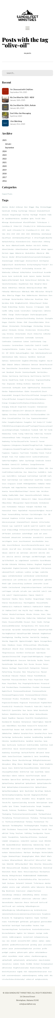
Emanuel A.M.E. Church (39, 391)
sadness (27, 956)
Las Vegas (35, 572)
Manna (21, 599)
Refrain (31, 714)
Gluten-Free (32, 472)
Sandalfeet (24, 219)
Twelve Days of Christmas (28, 837)
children (37, 895)
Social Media (39, 772)
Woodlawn (25, 868)
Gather (21, 461)
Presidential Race (25, 687)
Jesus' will (12, 549)
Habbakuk (41, 484)
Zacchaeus (11, 883)
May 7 (31, 610)
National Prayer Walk (24, 633)
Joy (16, 560)
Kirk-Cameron (46, 568)
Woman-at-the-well (13, 868)
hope (42, 925)
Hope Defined (23, 511)
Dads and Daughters (22, 353)
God (20, 480)
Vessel (47, 845)
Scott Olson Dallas (33, 745)
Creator (29, 349)
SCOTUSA (28, 730)
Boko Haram (43, 295)
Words (14, 872)
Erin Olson (13, 414)
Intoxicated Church (43, 211)
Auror (10, 276)
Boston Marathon (17, 299)
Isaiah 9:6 (42, 526)
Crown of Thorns (44, 349)
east (13, 906)
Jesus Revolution (38, 541)
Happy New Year (21, 487)
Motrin (49, 618)
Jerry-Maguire (7, 541)
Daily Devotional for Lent (43, 353)
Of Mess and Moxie (29, 645)
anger (18, 887)
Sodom (47, 772)
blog (3, 891)
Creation (22, 349)
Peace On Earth (23, 668)
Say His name (11, 745)
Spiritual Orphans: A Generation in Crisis (20, 787)
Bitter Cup (10, 295)
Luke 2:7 (9, 595)
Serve (36, 756)
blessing (49, 887)
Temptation (46, 806)
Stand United (29, 791)
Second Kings (15, 753)
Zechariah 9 (20, 883)
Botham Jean (29, 299)
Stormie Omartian (8, 799)
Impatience (14, 518)
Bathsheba (41, 280)
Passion (31, 664)
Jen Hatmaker (27, 537)
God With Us (42, 472)
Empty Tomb (22, 407)
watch (46, 975)
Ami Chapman (44, 261)
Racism (29, 710)
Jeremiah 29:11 (38, 537)
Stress (33, 799)
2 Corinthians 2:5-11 (33, 230)
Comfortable (29, 338)
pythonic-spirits (22, 952)
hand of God (6, 925)
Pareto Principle (7, 664)
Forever (42, 441)
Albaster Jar (40, 253)
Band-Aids (46, 276)
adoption (5, 887)
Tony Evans (19, 833)
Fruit (16, 457)
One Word (19, 653)
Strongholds (41, 799)
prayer (11, 949)
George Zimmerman (37, 464)
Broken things (12, 307)
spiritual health (7, 960)
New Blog (17, 637)
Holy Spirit (29, 507)
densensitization (7, 902)
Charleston (40, 318)
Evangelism (28, 422)
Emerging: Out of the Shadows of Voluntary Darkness (26, 403)
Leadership (44, 572)
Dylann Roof (36, 384)
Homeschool (6, 511)
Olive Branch (6, 649)
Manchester (6, 599)
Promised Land (34, 703)
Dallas (16, 357)
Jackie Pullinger (27, 534)
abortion (48, 883)
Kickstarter (13, 564)
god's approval (35, 922)
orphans (41, 941)
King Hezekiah (7, 568)
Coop (44, 341)
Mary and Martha (42, 603)
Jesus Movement (25, 541)
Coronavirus (6, 345)
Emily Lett (13, 407)
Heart (22, 495)
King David (38, 564)
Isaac (11, 526)
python (31, 952)
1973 (4, 230)
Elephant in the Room (16, 391)
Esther (4, 422)
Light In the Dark (37, 580)
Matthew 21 (27, 607)
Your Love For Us (44, 879)
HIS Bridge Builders (30, 484)
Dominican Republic (29, 372)
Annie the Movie (20, 265)
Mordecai (5, 618)
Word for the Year (36, 868)
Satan (4, 745)
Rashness (5, 714)
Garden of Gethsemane (40, 457)
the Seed (37, 964)
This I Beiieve (11, 829)
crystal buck (16, 899)
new (8, 941)
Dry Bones (27, 384)
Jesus (19, 549)
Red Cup (25, 714)
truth (3, 975)
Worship (5, 876)
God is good (22, 476)
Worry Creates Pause (31, 872)
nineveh (13, 941)
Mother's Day (20, 618)
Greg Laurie (11, 484)
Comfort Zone (19, 338)
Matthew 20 (18, 607)
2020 (18, 234)
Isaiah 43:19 (18, 526)
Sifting (14, 764)
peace (40, 945)
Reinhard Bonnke (42, 714)
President (36, 687)
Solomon (21, 776)
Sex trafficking (44, 756)
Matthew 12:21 (7, 607)
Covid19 (45, 345)
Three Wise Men (34, 829)
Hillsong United (18, 503)
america (12, 887)
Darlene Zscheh (15, 361)
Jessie (15, 541)
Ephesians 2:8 (29, 411)
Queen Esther (16, 710)
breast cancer (20, 891)
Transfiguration (38, 833)
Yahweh (4, 879)
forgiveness (29, 918)
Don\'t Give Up (24, 376)
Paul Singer (34, 215)
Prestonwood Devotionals (22, 691)
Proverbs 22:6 (18, 706)
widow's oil (30, 979)
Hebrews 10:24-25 (13, 499)
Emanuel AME (7, 395)
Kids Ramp (21, 564)
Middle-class (39, 610)
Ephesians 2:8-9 (18, 411)
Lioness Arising (17, 584)
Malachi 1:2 (39, 595)
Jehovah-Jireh (16, 537)
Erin (23, 418)
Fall (45, 430)
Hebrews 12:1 (26, 499)
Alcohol (12, 207)
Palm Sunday (31, 660)
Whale (37, 856)
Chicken (19, 322)
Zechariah (28, 883)
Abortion (5, 207)
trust (50, 972)
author (33, 887)
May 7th (25, 610)
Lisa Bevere (28, 584)
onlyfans (34, 941)
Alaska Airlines (30, 253)
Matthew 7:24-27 (11, 610)
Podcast (30, 676)
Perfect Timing (7, 672)
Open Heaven (41, 653)
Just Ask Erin (34, 560)
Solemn (14, 776)
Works (20, 872)
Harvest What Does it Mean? (18, 491)
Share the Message (24, 760)
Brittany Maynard (36, 303)
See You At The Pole (28, 753)
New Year (26, 215)
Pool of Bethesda (40, 676)
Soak (32, 772)
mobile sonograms (15, 937)
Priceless (16, 699)
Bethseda (22, 288)
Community (39, 338)
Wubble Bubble (42, 876)
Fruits (11, 457)
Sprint (21, 791)
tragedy (19, 972)
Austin (25, 276)
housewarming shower (10, 929)
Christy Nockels (20, 334)
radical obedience (41, 952)
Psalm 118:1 (38, 706)
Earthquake (17, 388)
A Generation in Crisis (23, 242)
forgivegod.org (19, 918)
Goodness (47, 480)
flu (11, 918)
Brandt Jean (39, 299)
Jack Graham (16, 534)
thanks (22, 964)
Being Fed (38, 284)
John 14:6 (41, 553)
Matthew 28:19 (38, 607)
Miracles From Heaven (17, 614)
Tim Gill (37, 219)
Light (9, 584)
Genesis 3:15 (15, 464)
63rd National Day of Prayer (21, 238)
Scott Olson (44, 745)
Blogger (31, 207)
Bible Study (25, 292)
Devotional (10, 372)
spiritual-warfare (31, 960)
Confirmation (6, 341)
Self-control (40, 753)
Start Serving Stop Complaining (12, 795)
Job (17, 553)
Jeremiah (48, 537)
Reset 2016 (29, 718)
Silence (19, 764)
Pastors (45, 664)
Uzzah (41, 841)
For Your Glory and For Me (20, 441)
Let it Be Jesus (22, 580)
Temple (38, 806)
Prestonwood (6, 699)
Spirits (32, 219)
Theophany (44, 826)
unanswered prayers (14, 975)
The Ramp (29, 822)
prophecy (12, 952)
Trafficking (28, 833)
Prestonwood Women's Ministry (36, 695)
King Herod (47, 564)
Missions (36, 614)
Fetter (18, 438)
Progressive (24, 703)
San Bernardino (17, 737)
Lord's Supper (6, 591)
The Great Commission (21, 818)
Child (25, 322)
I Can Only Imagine (36, 514)
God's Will (42, 476)
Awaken (39, 276)
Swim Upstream (41, 803)
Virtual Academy (40, 849)
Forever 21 (34, 441)
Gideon (41, 468)
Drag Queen (11, 384)
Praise (30, 680)
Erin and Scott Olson (14, 418)
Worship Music (45, 872)
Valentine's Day (27, 845)
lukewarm (31, 933)
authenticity (25, 887)
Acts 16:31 (37, 245)
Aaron (8, 245)
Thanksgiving (6, 814)
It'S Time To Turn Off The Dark (29, 530)
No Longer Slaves (46, 641)
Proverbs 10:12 (7, 706)
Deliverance (25, 365)
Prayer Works (12, 683)
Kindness (30, 564)
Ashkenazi (19, 207)
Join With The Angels (39, 557)
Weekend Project (15, 856)
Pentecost (44, 668)
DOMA (12, 353)
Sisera (10, 768)
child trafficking (27, 895)
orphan (48, 941)
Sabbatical (16, 733)
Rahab (36, 710)
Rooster (17, 730)
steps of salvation (44, 960)
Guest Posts (7, 194)
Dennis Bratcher (12, 368)
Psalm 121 (47, 706)
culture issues (26, 899)
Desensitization (24, 368)
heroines (36, 925)
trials (25, 972)
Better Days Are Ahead (34, 288)
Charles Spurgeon (8, 318)
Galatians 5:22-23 (25, 457)
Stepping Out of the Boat (39, 795)
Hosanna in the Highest (36, 511)
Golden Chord (28, 480)
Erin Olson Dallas (23, 414)
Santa (45, 741)
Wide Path (10, 864)
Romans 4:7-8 (32, 726)
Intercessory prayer (8, 522)
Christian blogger (46, 207)
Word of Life (6, 872)
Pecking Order (35, 668)
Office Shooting (43, 645)
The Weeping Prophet (31, 826)
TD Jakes (16, 806)
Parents (47, 660)
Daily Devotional (7, 357)
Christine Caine (30, 330)
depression (18, 902)
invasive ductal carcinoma (41, 929)
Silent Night (28, 764)
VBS (3, 845)
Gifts (46, 468)
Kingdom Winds (34, 568)
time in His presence (9, 972)
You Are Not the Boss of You (27, 879)
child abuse (17, 895)
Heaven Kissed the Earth (33, 495)
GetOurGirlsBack (31, 468)
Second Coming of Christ (28, 749)
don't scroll (34, 902)
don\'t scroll (43, 902)
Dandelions (32, 357)
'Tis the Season (42, 222)
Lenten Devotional (41, 576)
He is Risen (45, 491)
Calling (10, 311)
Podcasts (23, 676)
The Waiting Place (17, 826)
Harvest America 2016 (35, 487)
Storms (18, 799)
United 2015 (25, 841)
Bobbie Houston (32, 295)
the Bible (29, 964)
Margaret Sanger (15, 215)
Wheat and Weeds (16, 860)
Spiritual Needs (30, 783)
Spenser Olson (16, 779)
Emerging (5, 407)
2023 (23, 234)
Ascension (38, 268)
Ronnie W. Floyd (7, 730)
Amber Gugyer (19, 261)
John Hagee (26, 557)
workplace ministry (41, 979)
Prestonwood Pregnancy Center (13, 695)
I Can (45, 514)
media (45, 933)
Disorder (18, 372)
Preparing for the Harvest (31, 683)
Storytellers (26, 799)
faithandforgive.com (32, 906)
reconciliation (12, 956)
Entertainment (42, 407)
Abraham (29, 245)
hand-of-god (16, 925)
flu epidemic (46, 914)
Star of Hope (39, 791)
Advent (43, 249)
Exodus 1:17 (41, 422)
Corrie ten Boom (17, 345)
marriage (39, 933)
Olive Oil (15, 649)
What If (43, 856)
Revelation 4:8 (7, 722)
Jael (40, 534)
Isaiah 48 (26, 526)
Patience (5, 668)
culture (44, 899)
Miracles (29, 614)
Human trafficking (14, 514)
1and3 (9, 230)
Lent (14, 580)
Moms (43, 614)
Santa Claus (38, 741)
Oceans (19, 645)
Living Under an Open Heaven (31, 587)
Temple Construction (27, 806)
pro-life (44, 949)
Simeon (35, 764)
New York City (34, 637)
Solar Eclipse (6, 776)
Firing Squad (26, 438)
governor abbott (46, 922)
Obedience (11, 645)
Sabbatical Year (7, 733)
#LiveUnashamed (16, 222)
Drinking (14, 211)
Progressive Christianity (10, 703)
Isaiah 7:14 (34, 526)
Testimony (12, 810)
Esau (28, 418)
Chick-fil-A (11, 322)
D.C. (3, 353)
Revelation (16, 722)
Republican (11, 718)
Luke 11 (44, 591)
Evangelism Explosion (15, 422)
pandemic (5, 945)
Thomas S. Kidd (22, 829)
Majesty (31, 595)
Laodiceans (19, 572)
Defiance (17, 365)
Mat (19, 610)
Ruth (22, 730)
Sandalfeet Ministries (12, 219)
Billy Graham (39, 292)
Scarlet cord (21, 745)
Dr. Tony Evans (30, 380)
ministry (5, 937)
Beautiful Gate (23, 284)
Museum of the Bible (15, 622)
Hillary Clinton (7, 503)
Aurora (4, 276)
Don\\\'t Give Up (36, 376)
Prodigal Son (42, 699)
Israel (4, 530)
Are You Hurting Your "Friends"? (38, 265)
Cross (35, 349)
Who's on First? (29, 860)
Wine (43, 219)
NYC (36, 626)
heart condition (26, 925)
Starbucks (47, 791)
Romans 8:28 (42, 726)
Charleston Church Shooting (25, 318)
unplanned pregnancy (29, 975)
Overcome (22, 660)
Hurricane (24, 514)
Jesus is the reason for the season (32, 545)
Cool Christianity (35, 341)
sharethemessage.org (39, 956)
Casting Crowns (37, 311)
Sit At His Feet (24, 772)
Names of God (44, 626)
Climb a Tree (38, 334)
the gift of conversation (21, 968)
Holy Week (38, 507)
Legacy (4, 576)
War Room (27, 852)
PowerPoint (6, 680)
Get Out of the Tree (17, 468)
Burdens (22, 307)
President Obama (12, 687)
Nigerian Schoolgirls (26, 641)
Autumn (32, 276)
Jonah (49, 557)
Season (15, 749)
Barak (22, 280)
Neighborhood (46, 633)
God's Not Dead (32, 476)
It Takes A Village (12, 530)
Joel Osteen (24, 553)
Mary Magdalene (29, 603)
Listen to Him (37, 584)
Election (5, 391)
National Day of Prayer (29, 630)
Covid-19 (38, 345)
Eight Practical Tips (34, 388)
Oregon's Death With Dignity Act (32, 657)
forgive (36, 918)
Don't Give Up (13, 376)
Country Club (29, 345)
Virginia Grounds (28, 849)
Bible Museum (16, 292)
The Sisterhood (39, 822)
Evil (34, 422)
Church (29, 334)
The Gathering (7, 818)
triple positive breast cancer (37, 972)
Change (11, 315)
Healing (4, 495)
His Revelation (12, 507)
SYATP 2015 (38, 730)
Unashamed (43, 837)
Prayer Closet (38, 680)
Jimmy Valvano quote (39, 549)
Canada (16, 311)
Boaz (23, 295)
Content (26, 341)
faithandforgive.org (8, 910)
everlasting (20, 906)
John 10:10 (33, 553)
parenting (33, 945)
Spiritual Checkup (8, 783)
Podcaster (14, 676)
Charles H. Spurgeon (22, 315)
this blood (46, 968)
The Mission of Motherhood (14, 822)
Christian (21, 330)
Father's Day (29, 434)
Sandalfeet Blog (37, 737)
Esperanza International (39, 418)
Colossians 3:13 (7, 338)
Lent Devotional (28, 576)
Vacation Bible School (13, 845)
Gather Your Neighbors (10, 461)
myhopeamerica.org (41, 937)
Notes (4, 645)
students (16, 964)
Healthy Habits (13, 495)
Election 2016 (46, 388)
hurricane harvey (25, 929)
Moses (12, 618)
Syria (10, 806)
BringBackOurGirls (21, 303)
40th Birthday (35, 234)
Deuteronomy (36, 368)
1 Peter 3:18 (17, 226)
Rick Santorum (26, 722)
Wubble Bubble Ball (29, 876)
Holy (44, 507)
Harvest (32, 491)
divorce (26, 902)
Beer (26, 207)
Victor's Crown (16, 849)
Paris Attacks (18, 664)
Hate (38, 491)
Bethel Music (12, 288)
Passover (39, 664)
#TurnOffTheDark (29, 222)
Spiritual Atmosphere (43, 779)
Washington (36, 852)
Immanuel (5, 518)
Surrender (31, 803)
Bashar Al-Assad (31, 280)
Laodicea (28, 572)
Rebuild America (15, 714)
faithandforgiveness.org (24, 910)
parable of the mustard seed (19, 945)
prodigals (5, 952)
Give (25, 472)
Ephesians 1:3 (6, 411)
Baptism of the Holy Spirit (10, 280)
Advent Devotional (21, 249)
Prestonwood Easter (39, 691)
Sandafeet (27, 737)
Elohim (27, 391)
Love (29, 591)
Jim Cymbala (27, 549)
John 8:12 (17, 557)
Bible (32, 292)
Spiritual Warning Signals (10, 791)
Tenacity (5, 810)
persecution (47, 945)
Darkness (5, 361)
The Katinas (34, 818)
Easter (24, 388)
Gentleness (25, 464)
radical (4, 956)
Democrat (34, 365)
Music (34, 622)
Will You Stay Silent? (21, 864)
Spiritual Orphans (41, 787)
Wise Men (37, 864)
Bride (12, 303)
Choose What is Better (36, 322)
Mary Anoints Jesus (15, 603)
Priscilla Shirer (25, 699)
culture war (36, 899)
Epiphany (5, 414)
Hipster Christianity (31, 503)
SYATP (45, 730)
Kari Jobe (5, 564)
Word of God (47, 868)
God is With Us (12, 476)
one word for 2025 (24, 941)
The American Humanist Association (24, 814)
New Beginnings (7, 637)
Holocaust (32, 211)
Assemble (47, 272)
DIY (7, 353)
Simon (41, 764)
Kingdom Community (20, 568)
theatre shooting (36, 968)
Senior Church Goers (15, 756)
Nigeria (36, 641)
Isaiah (49, 526)
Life (30, 580)
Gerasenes (6, 468)
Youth (4, 883)
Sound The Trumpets (33, 776)
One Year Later (30, 653)
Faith (41, 430)
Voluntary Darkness (15, 852)
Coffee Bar (47, 334)
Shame (14, 760)
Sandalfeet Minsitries (17, 741)
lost (25, 933)
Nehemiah (35, 633)
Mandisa (15, 599)
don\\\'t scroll (6, 906)
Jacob (36, 534)
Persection (17, 672)
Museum (27, 622)
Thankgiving (40, 810)
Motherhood (41, 618)
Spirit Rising (26, 779)
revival (21, 956)
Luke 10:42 (36, 591)
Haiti (12, 487)
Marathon (28, 599)
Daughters (42, 361)
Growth (19, 484)
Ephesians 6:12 (41, 411)
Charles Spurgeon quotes (38, 315)
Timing (11, 833)
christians (44, 895)
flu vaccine (5, 918)
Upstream (33, 841)
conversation (6, 899)
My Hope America (27, 626)
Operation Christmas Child (11, 657)
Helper (34, 499)
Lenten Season (7, 580)
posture (4, 949)
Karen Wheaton (45, 560)
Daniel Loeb (6, 211)
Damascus (23, 357)
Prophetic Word (46, 703)
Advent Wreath (34, 249)
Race (24, 710)
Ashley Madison (25, 272)
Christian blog (38, 326)
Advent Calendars (8, 249)
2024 (28, 234)
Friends (41, 453)
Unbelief (5, 841)
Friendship (34, 453)
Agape (12, 253)
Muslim (39, 622)
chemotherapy (7, 895)
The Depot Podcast (44, 814)
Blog (37, 207)
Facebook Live (25, 430)
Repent (4, 718)
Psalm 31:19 (6, 710)
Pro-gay (33, 699)
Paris (26, 664)
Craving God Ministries (10, 349)
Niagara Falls (13, 641)
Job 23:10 (12, 553)
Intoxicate (5, 215)
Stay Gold (27, 795)
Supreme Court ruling (19, 803)
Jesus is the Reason (13, 545)
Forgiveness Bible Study (43, 449)
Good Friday (39, 480)
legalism (20, 933)
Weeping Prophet (28, 856)
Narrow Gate (6, 630)
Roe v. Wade (22, 726)
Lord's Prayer (47, 587)
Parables (40, 660)
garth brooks (24, 922)
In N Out (22, 518)
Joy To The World (8, 560)
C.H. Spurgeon (39, 307)
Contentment (17, 341)
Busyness (29, 307)
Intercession (38, 518)
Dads (32, 353)
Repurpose (20, 718)
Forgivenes (6, 453)
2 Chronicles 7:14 (18, 230)
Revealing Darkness (41, 718)
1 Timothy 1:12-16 (29, 226)
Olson (21, 649)
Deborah (10, 365)
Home (14, 511)
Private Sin (42, 215)
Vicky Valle (5, 849)
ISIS (49, 514)
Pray (19, 683)
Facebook (34, 430)
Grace (4, 484)
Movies (4, 622)
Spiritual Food (19, 783)
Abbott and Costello (18, 245)
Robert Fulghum (38, 722)
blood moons (10, 891)
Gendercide (40, 461)
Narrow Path (16, 630)
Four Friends (24, 453)
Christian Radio (14, 326)
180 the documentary (44, 226)
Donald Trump (13, 380)
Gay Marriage (22, 211)
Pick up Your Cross (33, 672)
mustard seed (28, 937)
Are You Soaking (27, 268)
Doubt (21, 380)
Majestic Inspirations (20, 595)
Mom (49, 614)
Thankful (31, 810)
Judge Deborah (24, 560)
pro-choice (37, 949)
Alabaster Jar (19, 253)
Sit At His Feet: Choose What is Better (26, 768)
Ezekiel (48, 422)
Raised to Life (43, 710)
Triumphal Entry (13, 837)
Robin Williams (12, 726)
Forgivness (15, 453)
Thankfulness (22, 810)
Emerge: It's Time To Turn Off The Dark (26, 395)
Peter (24, 672)
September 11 (28, 756)
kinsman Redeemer (9, 933)
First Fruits (35, 438)
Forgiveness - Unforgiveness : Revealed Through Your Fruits (22, 445)
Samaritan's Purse (27, 733)
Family (14, 434)
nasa (3, 941)
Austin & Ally (17, 276)
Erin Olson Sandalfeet (38, 414)
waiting (40, 975)
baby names (41, 887)
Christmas (10, 334)
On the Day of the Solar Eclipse (35, 649)
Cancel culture (25, 311)
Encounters (32, 407)
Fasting (20, 434)
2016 (8, 234)
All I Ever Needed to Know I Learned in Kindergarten (33, 257)
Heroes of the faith (44, 499)
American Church (32, 261)
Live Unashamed (14, 587)
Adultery (45, 245)
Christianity (13, 330)
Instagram (29, 518)
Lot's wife (16, 591)
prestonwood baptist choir (23, 949)
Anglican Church (7, 265)
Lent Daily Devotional (15, 576)
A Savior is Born (37, 242)
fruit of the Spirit (13, 922)
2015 (42, 230)
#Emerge (5, 222)
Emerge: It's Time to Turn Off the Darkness (31, 399)
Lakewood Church (8, 572)
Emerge (4, 403)
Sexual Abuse (6, 760)
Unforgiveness (14, 841)
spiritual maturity (19, 960)
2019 (13, 234)
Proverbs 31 (29, 706)
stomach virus (7, 964)
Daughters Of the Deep (29, 361)
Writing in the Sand (15, 876)
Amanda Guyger (7, 261)
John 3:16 (9, 557)
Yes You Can (13, 879)
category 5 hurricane (34, 891)
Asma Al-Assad (37, 272)
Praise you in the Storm (19, 680)
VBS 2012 (47, 841)
